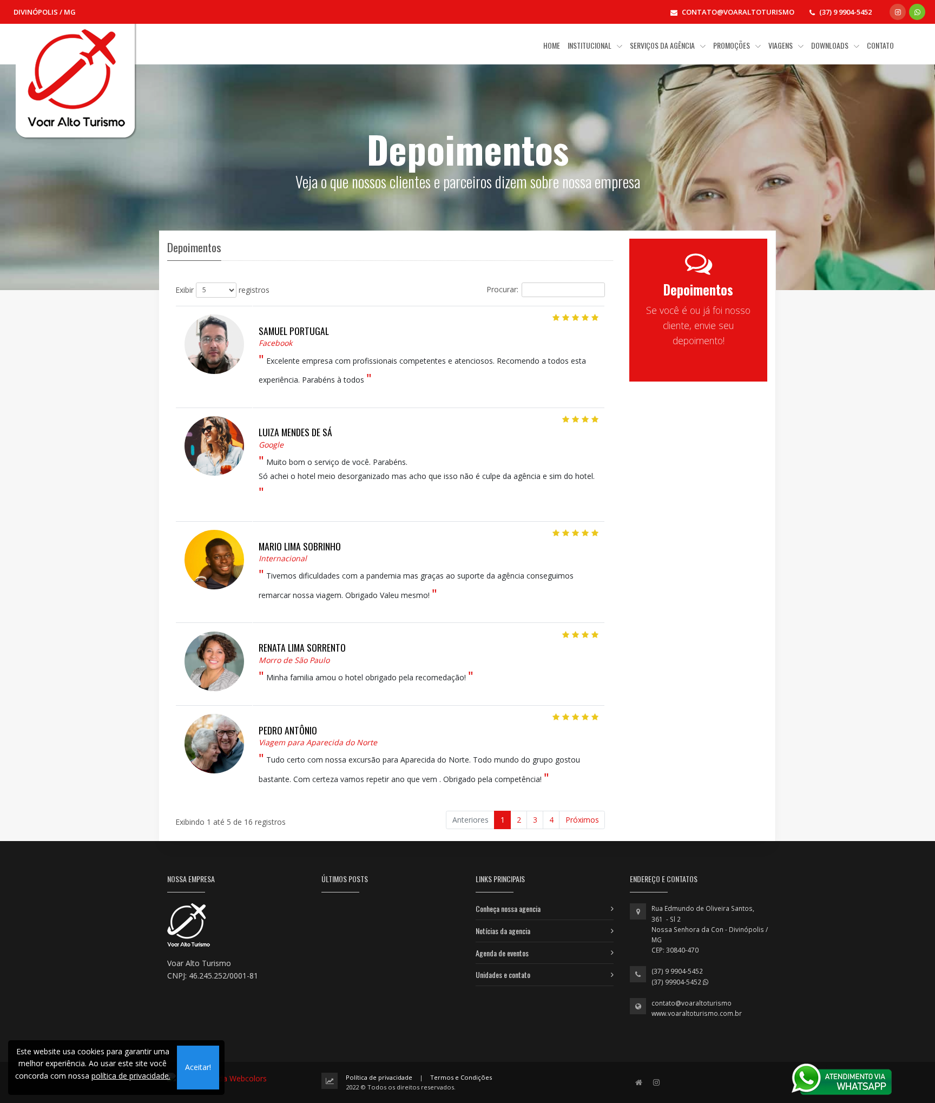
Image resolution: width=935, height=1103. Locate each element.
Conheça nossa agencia (508, 908)
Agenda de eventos (502, 952)
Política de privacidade (379, 1077)
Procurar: (502, 289)
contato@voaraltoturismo (691, 1003)
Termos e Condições (461, 1077)
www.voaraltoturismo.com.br (696, 1013)
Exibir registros (222, 289)
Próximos (582, 820)
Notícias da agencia (503, 930)
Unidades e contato (503, 974)
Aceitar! (198, 1067)
